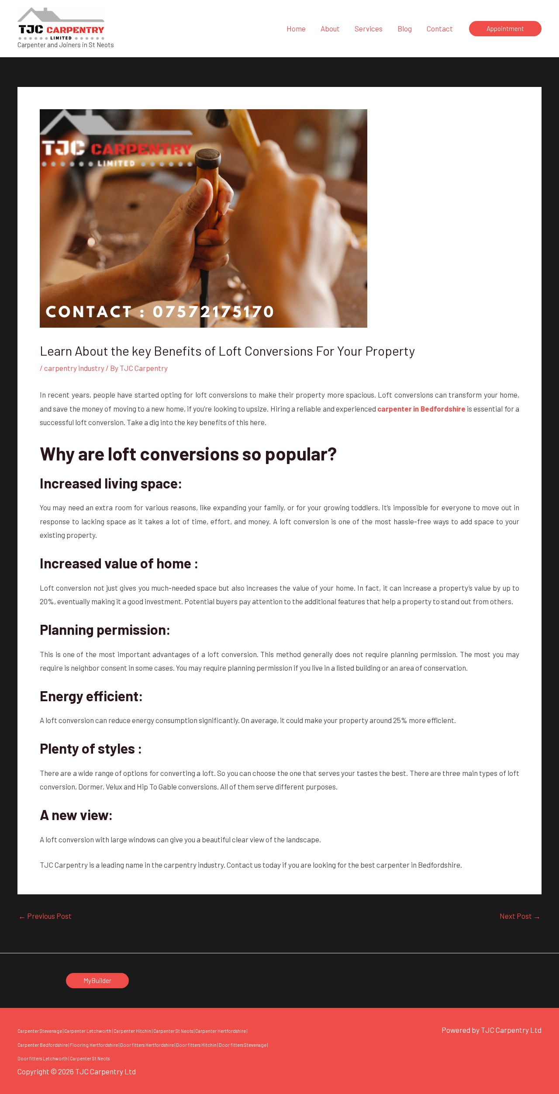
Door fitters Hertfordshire (147, 1045)
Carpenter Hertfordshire (220, 1031)
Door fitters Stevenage (242, 1045)
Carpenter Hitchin (132, 1031)
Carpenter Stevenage (39, 1031)
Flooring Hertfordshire (94, 1045)
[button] (505, 28)
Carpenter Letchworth (87, 1031)
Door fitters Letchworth (42, 1058)
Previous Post (45, 916)
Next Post (520, 916)
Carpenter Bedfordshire (42, 1045)
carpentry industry (74, 368)
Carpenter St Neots (173, 1031)
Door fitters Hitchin (196, 1045)
